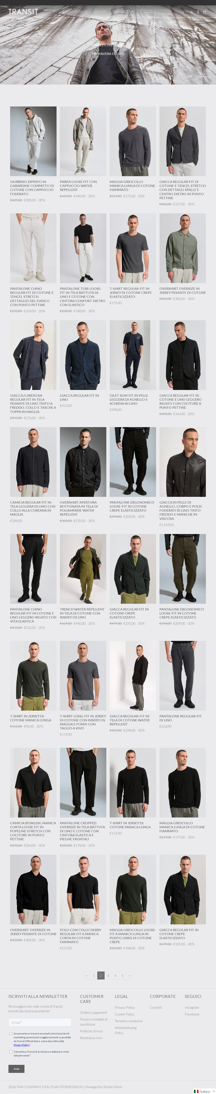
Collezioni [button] (73, 12)
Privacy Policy (125, 1007)
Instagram (192, 1007)
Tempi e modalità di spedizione (93, 1021)
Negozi (100, 12)
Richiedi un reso (91, 1038)
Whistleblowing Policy (125, 1030)
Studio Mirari (113, 1087)
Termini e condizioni (128, 1021)
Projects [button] (122, 12)
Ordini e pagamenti (93, 1012)
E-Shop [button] (146, 12)
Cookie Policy (124, 1014)
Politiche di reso (91, 1031)
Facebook (192, 1014)
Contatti (156, 1007)
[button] (204, 1091)
